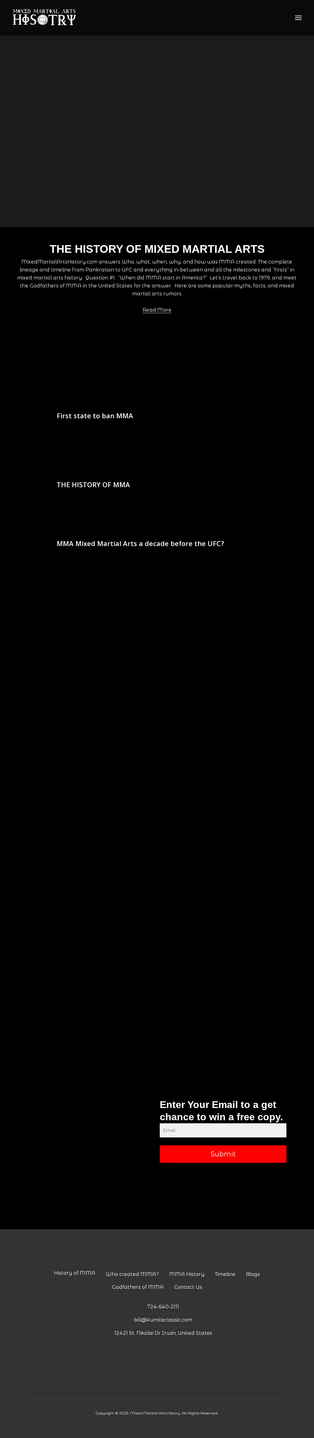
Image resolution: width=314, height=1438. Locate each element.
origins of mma (161, 463)
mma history (128, 463)
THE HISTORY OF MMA (93, 484)
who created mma (77, 473)
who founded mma (121, 473)
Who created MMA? (132, 1274)
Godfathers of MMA (138, 1287)
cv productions (72, 453)
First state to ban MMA (95, 415)
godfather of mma (229, 453)
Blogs (253, 1274)
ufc (123, 522)
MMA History (187, 1274)
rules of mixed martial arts (208, 463)
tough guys (251, 463)
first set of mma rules (183, 453)
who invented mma (166, 473)
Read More (157, 310)
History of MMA (74, 1273)
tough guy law (128, 404)
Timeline (225, 1274)
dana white (69, 522)
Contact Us (188, 1287)
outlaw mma (95, 404)
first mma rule (106, 453)
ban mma (67, 404)
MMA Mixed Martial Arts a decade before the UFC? (140, 543)
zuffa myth (68, 532)
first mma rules (141, 453)
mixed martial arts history (84, 463)
